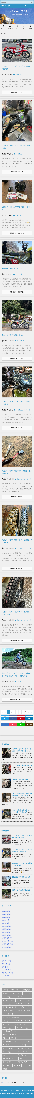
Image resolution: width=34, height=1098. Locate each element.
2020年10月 (7, 923)
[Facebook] (13, 718)
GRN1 (15, 990)
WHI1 (15, 993)
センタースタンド (10, 1041)
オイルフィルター (10, 1007)
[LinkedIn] (29, 718)
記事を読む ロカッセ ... (17, 358)
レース (19, 682)
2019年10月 (7, 944)
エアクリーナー (23, 1000)
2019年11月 (7, 941)
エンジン (7, 1004)
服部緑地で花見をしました (12, 268)
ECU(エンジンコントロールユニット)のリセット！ (21, 750)
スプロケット (22, 1028)
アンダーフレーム (22, 997)
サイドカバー (8, 1010)
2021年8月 (6, 911)
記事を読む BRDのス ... (17, 233)
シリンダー (8, 1021)
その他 (5, 967)
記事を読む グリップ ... (17, 428)
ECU (5, 990)
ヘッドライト (8, 1059)
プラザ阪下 (22, 1055)
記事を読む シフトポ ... (17, 172)
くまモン (7, 997)
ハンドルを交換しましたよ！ (22, 765)
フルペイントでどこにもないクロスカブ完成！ (22, 836)
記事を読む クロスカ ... (17, 699)
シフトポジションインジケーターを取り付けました (22, 811)
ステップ (7, 1028)
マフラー (7, 1065)
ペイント (24, 1059)
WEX (5, 993)
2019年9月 (6, 947)
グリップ (25, 1007)
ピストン (7, 1052)
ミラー (17, 1065)
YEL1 (27, 993)
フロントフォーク (22, 1052)
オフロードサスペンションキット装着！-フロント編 (22, 795)
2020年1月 (6, 935)
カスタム (18, 74)
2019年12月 (7, 938)
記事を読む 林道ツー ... (17, 497)
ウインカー (8, 1000)
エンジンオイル (22, 1004)
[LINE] (21, 724)
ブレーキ (7, 1055)
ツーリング (18, 274)
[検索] (31, 2)
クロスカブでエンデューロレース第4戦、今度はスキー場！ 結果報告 (16, 674)
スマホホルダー (9, 1031)
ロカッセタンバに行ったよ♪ (13, 335)
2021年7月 (6, 914)
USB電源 (26, 990)
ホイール (7, 1062)
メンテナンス (7, 973)
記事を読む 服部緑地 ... (17, 292)
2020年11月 (7, 920)
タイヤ (6, 1045)
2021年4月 (6, 917)
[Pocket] (13, 724)
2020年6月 (6, 926)
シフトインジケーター (11, 1017)
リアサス (27, 1065)
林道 (5, 1069)
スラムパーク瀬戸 (10, 1034)
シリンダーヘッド (23, 1021)
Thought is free (29, 1093)
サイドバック (8, 1014)
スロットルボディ (10, 1038)
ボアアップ (22, 1062)
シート (6, 1024)
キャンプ (6, 964)
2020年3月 (6, 929)
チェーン (21, 1045)
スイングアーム (21, 1024)
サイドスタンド (23, 1010)
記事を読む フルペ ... (17, 92)
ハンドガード (23, 1048)
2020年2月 (6, 932)
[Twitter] (5, 718)
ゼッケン (25, 1041)
